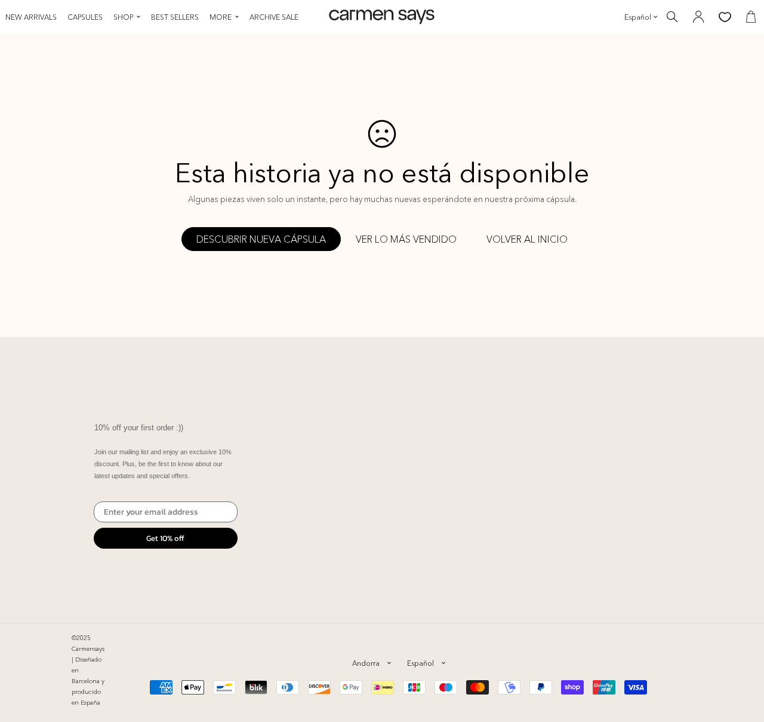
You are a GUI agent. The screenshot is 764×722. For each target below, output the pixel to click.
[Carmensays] (381, 17)
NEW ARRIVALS (31, 17)
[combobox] (371, 663)
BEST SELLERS (175, 17)
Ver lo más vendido (406, 239)
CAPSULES (85, 17)
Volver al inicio (527, 239)
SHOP (123, 17)
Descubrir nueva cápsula (261, 239)
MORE (221, 17)
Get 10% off (165, 538)
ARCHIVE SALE (273, 17)
